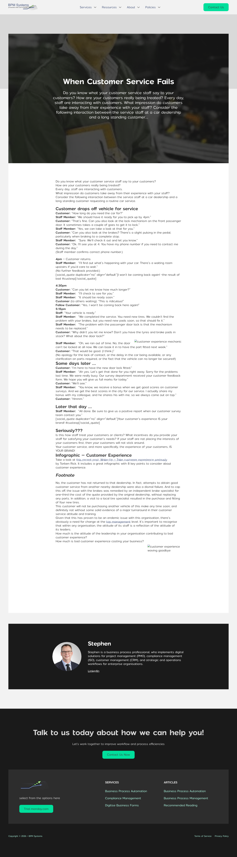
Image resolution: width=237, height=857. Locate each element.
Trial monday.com (36, 809)
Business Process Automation (126, 791)
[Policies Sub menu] (159, 7)
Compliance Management (123, 798)
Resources (109, 7)
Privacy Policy (222, 836)
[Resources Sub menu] (120, 7)
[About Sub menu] (138, 7)
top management (118, 521)
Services (86, 7)
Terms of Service (203, 836)
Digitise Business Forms (122, 805)
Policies (150, 7)
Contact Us (216, 7)
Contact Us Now (118, 754)
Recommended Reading (180, 805)
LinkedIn (93, 671)
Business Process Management (186, 798)
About (131, 7)
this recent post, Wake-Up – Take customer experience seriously (121, 460)
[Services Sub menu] (95, 7)
